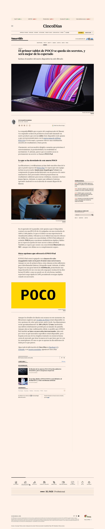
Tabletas (31, 390)
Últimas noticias (56, 32)
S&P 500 (30, 19)
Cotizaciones (41, 32)
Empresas (26, 390)
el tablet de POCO (43, 320)
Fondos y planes (48, 32)
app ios (82, 484)
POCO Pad (41, 168)
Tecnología (20, 390)
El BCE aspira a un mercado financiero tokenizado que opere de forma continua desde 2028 (83, 194)
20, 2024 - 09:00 (23, 121)
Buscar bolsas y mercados (82, 211)
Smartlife (17, 38)
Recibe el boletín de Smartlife (26, 357)
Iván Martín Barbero (25, 120)
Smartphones (39, 42)
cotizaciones (72, 484)
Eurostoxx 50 (62, 19)
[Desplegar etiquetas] (65, 391)
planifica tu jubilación (44, 484)
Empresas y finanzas (24, 32)
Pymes (67, 42)
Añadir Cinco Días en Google (59, 125)
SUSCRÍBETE (81, 32)
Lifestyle (59, 42)
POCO (41, 390)
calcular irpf (15, 484)
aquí (48, 397)
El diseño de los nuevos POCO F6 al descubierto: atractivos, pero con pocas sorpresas (45, 369)
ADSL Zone (89, 39)
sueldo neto (34, 484)
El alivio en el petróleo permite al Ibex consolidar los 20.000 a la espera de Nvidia (84, 200)
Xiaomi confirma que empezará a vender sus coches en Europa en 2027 (84, 189)
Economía (36, 32)
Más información (21, 397)
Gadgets (54, 42)
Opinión (61, 32)
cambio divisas (54, 484)
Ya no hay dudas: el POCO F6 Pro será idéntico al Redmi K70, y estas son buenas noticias (45, 379)
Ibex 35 (15, 19)
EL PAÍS (66, 32)
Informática (36, 390)
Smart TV (49, 42)
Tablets (45, 42)
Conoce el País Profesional (52, 491)
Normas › (64, 361)
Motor (63, 42)
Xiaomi (45, 390)
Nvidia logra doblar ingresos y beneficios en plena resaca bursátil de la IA (84, 185)
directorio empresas (63, 484)
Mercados (31, 32)
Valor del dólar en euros (81, 19)
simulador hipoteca (25, 484)
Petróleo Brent (46, 19)
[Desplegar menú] (12, 26)
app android (89, 484)
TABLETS (20, 48)
